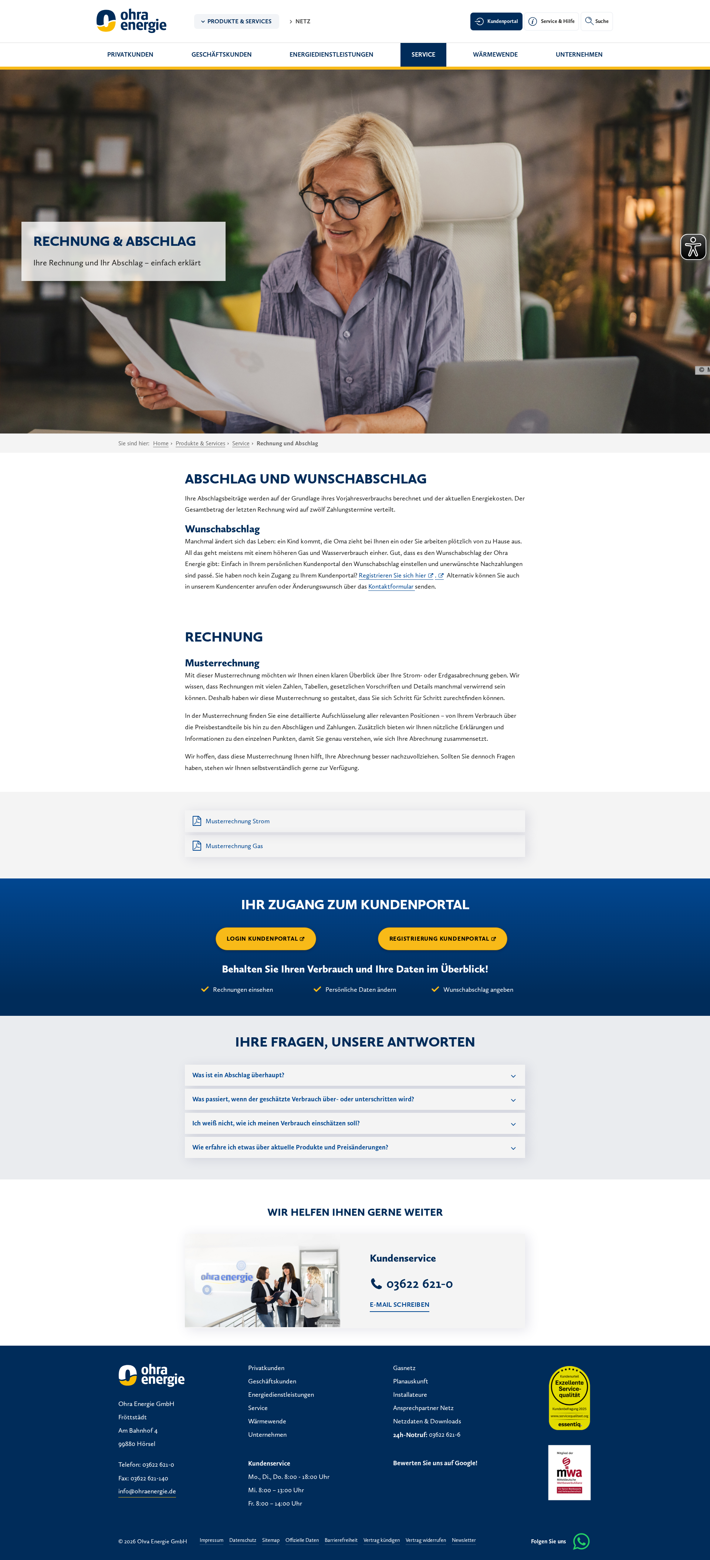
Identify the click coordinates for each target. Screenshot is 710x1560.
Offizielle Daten (302, 1540)
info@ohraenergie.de (147, 1491)
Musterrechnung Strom (238, 821)
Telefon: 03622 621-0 (146, 1465)
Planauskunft (410, 1381)
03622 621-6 (444, 1435)
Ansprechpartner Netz (423, 1408)
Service (423, 54)
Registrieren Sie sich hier (392, 575)
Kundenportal (502, 21)
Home (161, 443)
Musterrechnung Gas (234, 846)
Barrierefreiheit (341, 1540)
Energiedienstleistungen (331, 54)
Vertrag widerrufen (426, 1540)
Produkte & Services (239, 21)
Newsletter (464, 1540)
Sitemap (271, 1540)
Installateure (410, 1395)
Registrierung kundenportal (439, 938)
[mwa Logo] (569, 1473)
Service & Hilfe (558, 21)
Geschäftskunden (222, 54)
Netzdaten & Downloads (427, 1421)
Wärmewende (495, 54)
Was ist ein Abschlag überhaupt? (238, 1075)
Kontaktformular (391, 586)
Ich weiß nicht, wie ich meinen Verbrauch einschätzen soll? (276, 1123)
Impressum (211, 1540)
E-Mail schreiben (399, 1304)
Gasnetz (404, 1368)
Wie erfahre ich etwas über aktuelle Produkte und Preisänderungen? (290, 1147)
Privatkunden (130, 54)
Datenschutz (242, 1540)
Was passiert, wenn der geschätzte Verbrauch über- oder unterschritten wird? (303, 1099)
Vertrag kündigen (382, 1540)
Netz (302, 21)
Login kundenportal (262, 938)
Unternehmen (579, 54)
